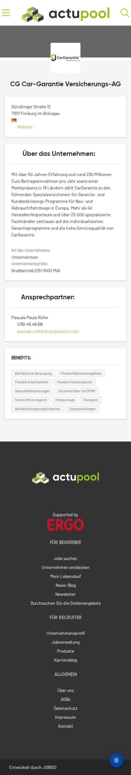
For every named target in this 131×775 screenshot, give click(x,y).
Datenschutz (65, 708)
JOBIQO (49, 767)
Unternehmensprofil (65, 633)
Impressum (65, 717)
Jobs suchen (65, 558)
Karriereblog (65, 660)
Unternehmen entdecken (66, 567)
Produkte (65, 651)
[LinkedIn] (65, 497)
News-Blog (66, 585)
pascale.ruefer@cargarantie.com (48, 331)
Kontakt (65, 726)
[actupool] (65, 13)
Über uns (65, 690)
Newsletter (65, 594)
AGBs (65, 699)
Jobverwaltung (65, 642)
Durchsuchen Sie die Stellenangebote (66, 603)
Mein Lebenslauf (65, 576)
